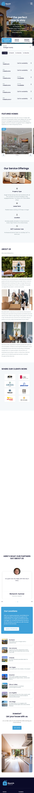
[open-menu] (31, 3)
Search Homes (17, 40)
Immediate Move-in (6, 40)
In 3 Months (26, 53)
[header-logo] (6, 3)
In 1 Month (11, 53)
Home (4, 792)
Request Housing (26, 40)
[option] (16, 141)
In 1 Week (4, 53)
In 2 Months (18, 53)
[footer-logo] (8, 782)
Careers (21, 792)
